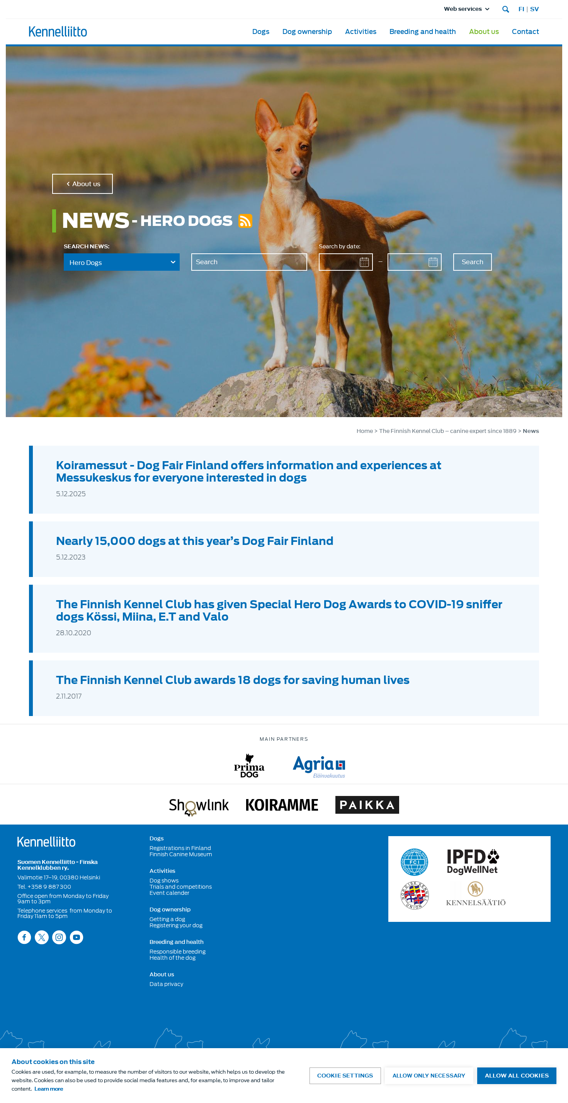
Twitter (42, 937)
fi (521, 9)
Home (365, 431)
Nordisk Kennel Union (415, 895)
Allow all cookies (517, 1076)
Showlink (199, 806)
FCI (415, 862)
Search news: (86, 246)
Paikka (367, 806)
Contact (525, 32)
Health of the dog (173, 958)
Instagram (59, 937)
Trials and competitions (181, 887)
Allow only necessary (429, 1075)
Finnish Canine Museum (181, 854)
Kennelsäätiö (475, 895)
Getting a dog (167, 919)
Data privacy (166, 984)
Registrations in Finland (180, 848)
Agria (319, 765)
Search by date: (340, 246)
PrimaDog (249, 765)
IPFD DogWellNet (473, 862)
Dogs (260, 32)
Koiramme (282, 806)
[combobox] (122, 262)
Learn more (48, 1089)
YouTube (76, 937)
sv (534, 9)
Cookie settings (345, 1076)
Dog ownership (307, 32)
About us (484, 32)
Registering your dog (176, 925)
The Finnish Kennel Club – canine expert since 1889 (448, 431)
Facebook (24, 937)
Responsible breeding (178, 952)
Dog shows (164, 880)
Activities (360, 32)
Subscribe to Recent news (245, 221)
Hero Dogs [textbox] (86, 262)
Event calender (169, 893)
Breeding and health (422, 32)
